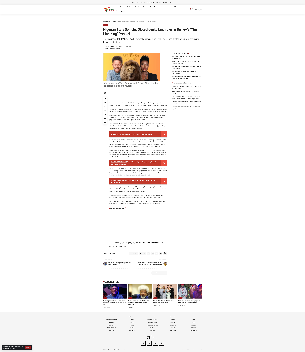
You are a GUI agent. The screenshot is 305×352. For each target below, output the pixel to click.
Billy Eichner (131, 242)
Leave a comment (160, 273)
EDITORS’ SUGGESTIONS (117, 208)
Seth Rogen (125, 243)
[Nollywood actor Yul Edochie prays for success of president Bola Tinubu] (190, 291)
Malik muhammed (112, 46)
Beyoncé (125, 242)
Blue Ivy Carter (138, 242)
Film (106, 24)
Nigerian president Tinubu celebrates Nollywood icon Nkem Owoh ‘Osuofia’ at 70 (114, 302)
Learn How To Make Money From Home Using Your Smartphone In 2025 (152, 2)
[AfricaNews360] (110, 9)
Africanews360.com (121, 246)
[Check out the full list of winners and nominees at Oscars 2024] (165, 291)
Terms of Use (11, 348)
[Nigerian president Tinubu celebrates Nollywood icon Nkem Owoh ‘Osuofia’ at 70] (115, 291)
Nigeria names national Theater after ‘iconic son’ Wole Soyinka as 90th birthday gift (138, 302)
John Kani (156, 242)
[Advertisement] (152, 14)
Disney (144, 242)
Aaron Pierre (118, 242)
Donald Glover (150, 242)
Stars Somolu (131, 243)
